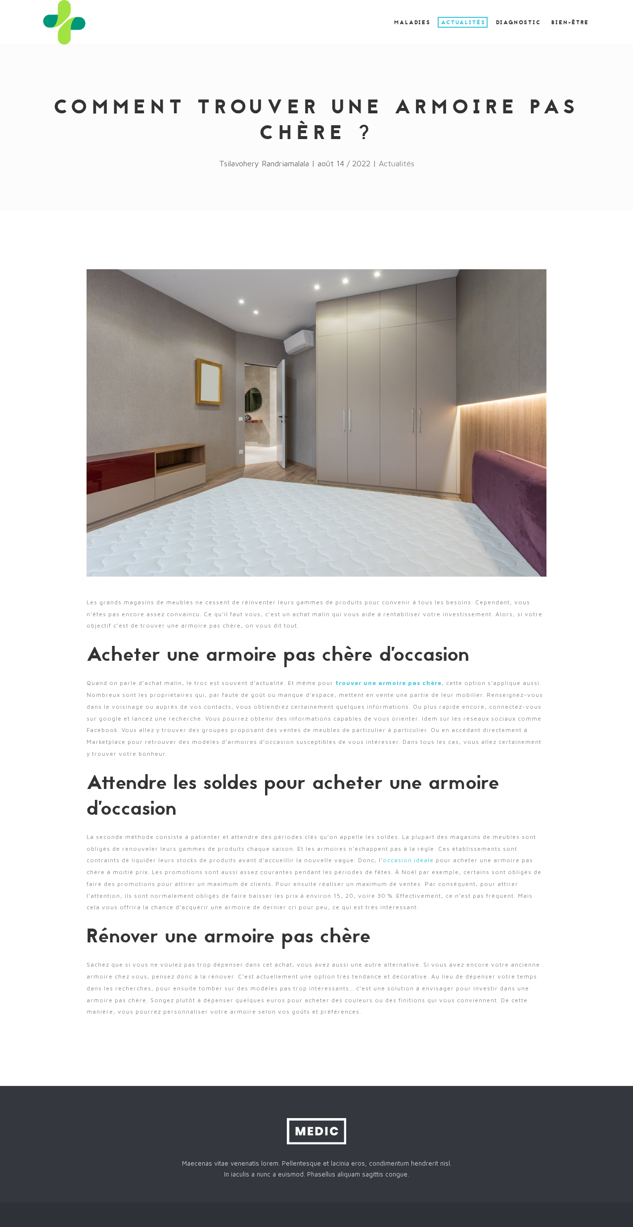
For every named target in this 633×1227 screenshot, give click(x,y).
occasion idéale (408, 860)
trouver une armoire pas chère (388, 683)
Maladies (412, 23)
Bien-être (570, 23)
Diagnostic (518, 23)
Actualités (463, 23)
